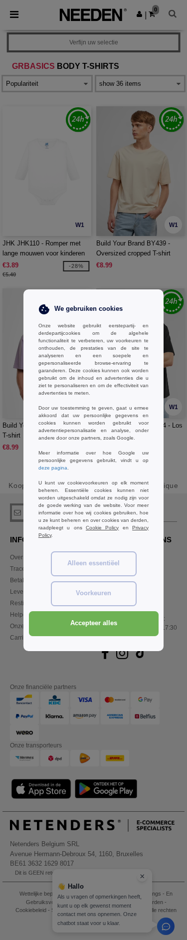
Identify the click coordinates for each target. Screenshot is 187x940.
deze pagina (52, 467)
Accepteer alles (93, 623)
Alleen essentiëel (93, 563)
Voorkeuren (93, 593)
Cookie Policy (102, 527)
